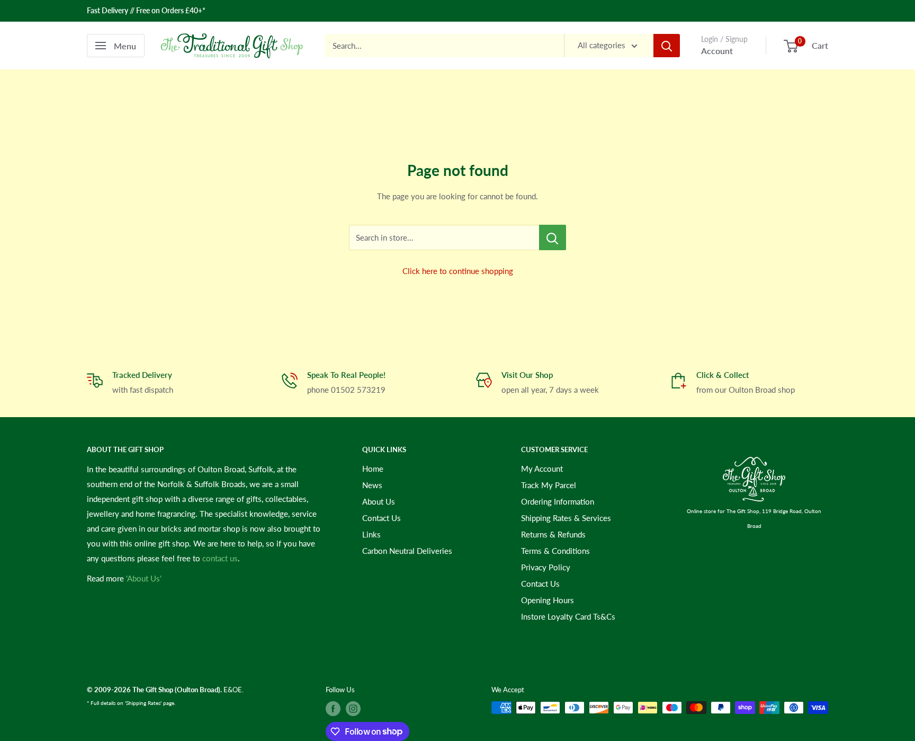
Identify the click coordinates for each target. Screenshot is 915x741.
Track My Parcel (548, 485)
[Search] (666, 45)
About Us (378, 501)
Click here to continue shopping (457, 271)
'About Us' (144, 578)
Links (371, 534)
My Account (542, 468)
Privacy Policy (545, 567)
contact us (220, 558)
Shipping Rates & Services (566, 518)
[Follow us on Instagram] (353, 708)
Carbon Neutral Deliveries (407, 550)
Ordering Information (557, 501)
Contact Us (381, 518)
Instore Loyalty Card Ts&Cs (568, 616)
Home (372, 468)
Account (717, 51)
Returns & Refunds (553, 534)
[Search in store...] (552, 237)
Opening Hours (547, 600)
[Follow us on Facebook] (333, 708)
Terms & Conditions (555, 550)
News (372, 485)
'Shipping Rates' (143, 703)
